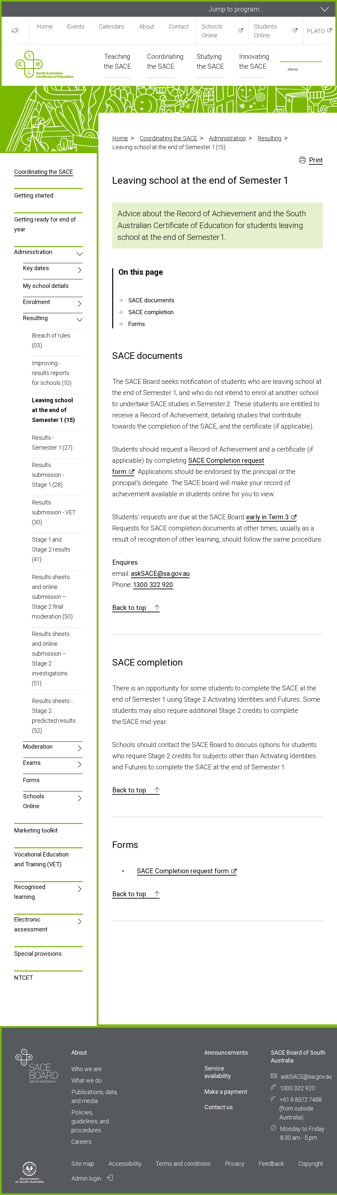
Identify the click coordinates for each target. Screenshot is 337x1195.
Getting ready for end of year (45, 224)
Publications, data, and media (94, 1096)
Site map (82, 1163)
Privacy (235, 1163)
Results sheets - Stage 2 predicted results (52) (54, 715)
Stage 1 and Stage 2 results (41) (51, 549)
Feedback (271, 1163)
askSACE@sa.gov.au (160, 573)
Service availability (217, 1072)
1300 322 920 (153, 585)
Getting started (33, 195)
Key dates (36, 268)
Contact (179, 26)
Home (45, 26)
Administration (227, 138)
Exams (32, 762)
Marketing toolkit (36, 830)
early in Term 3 (267, 517)
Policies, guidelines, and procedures (90, 1121)
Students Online (265, 31)
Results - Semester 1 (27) (52, 442)
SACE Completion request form (183, 871)
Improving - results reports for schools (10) (51, 373)
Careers (81, 1141)
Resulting (269, 138)
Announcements (226, 1052)
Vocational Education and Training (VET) (41, 859)
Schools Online (212, 31)
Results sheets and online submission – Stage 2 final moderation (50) (52, 597)
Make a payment (225, 1091)
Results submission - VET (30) (54, 512)
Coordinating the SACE (168, 138)
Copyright (310, 1163)
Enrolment (36, 301)
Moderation (38, 746)
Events (76, 26)
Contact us (218, 1107)
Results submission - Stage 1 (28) (48, 474)
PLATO (316, 31)
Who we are (86, 1069)
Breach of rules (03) (51, 340)
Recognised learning (29, 891)
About (146, 26)
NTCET (23, 977)
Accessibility (125, 1163)
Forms (31, 780)
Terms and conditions (183, 1163)
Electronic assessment (30, 924)
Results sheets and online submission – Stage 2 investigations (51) (51, 658)
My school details (46, 285)
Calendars (111, 26)
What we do (86, 1080)
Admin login (86, 1178)
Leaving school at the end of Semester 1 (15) (53, 410)
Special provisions (38, 953)
